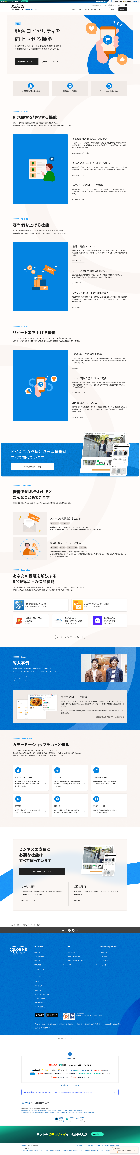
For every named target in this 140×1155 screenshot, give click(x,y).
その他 (107, 1150)
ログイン (105, 9)
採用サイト (76, 1085)
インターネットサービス (26, 1150)
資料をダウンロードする (51, 61)
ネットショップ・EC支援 (39, 1150)
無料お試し (123, 9)
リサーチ (75, 1150)
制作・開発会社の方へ (110, 5)
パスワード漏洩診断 (52, 1110)
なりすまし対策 (79, 1112)
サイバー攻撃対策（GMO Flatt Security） (65, 1112)
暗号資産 (93, 1150)
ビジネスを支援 (49, 1150)
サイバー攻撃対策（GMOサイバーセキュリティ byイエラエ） (43, 1112)
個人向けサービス (100, 1150)
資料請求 (113, 9)
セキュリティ (58, 1150)
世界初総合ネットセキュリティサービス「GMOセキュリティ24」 (33, 1110)
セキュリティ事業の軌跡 (89, 1112)
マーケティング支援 (66, 1150)
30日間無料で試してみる (26, 61)
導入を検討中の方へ (97, 5)
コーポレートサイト (66, 1085)
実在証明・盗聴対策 (25, 1112)
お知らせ (120, 5)
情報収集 (80, 1150)
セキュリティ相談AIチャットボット (75, 1110)
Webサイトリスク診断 (62, 1110)
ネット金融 (86, 1150)
